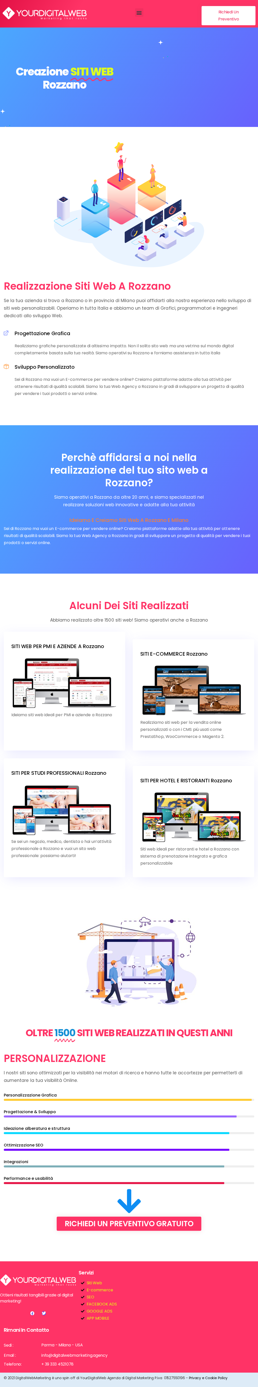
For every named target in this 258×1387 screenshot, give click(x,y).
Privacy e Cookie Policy (208, 1377)
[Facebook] (32, 1313)
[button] (139, 12)
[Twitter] (44, 1313)
